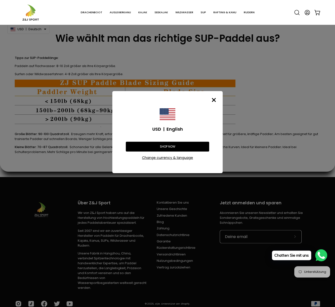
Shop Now (167, 146)
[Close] (214, 100)
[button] (91, 12)
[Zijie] (31, 12)
